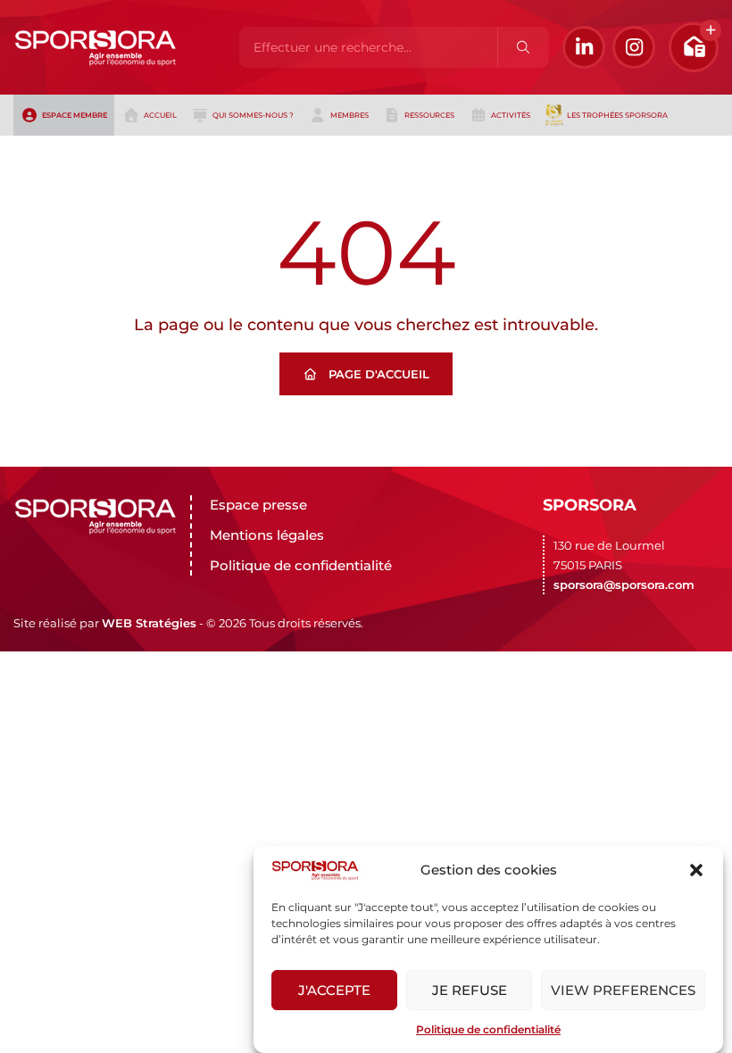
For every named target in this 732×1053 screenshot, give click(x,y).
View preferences (623, 990)
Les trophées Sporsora (617, 115)
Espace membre (74, 115)
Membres (349, 115)
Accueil (160, 115)
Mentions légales (267, 534)
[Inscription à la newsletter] (694, 47)
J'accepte (334, 990)
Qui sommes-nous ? (253, 115)
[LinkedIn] (583, 47)
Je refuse (469, 990)
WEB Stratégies (149, 623)
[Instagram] (633, 47)
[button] (696, 870)
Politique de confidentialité (488, 1029)
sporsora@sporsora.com (624, 584)
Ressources (429, 115)
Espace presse (258, 504)
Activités (510, 115)
